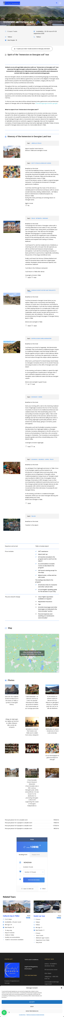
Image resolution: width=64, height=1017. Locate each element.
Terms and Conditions (31, 959)
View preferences (32, 1011)
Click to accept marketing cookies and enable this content (32, 653)
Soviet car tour (39, 916)
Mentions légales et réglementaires (35, 1014)
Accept (32, 1002)
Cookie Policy (22, 1014)
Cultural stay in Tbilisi (11, 916)
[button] (61, 988)
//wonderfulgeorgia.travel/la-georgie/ (46, 103)
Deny (32, 1006)
